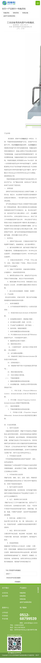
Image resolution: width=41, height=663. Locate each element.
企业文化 (5, 593)
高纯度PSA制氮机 (15, 570)
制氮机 (24, 138)
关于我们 (5, 588)
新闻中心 (5, 607)
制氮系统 (22, 9)
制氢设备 (25, 13)
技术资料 (5, 596)
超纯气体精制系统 (9, 16)
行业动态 (5, 615)
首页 (4, 9)
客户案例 (23, 607)
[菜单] (38, 3)
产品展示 (12, 9)
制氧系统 (16, 13)
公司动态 (5, 612)
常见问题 (5, 618)
